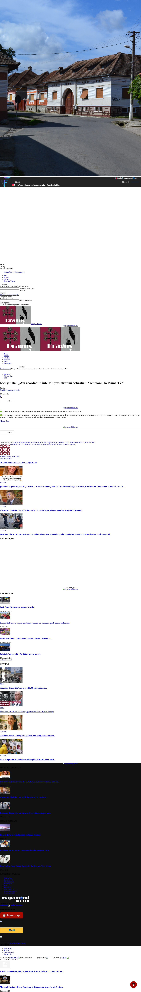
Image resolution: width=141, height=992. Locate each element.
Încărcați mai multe (6, 660)
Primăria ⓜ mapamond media (10, 390)
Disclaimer (7, 948)
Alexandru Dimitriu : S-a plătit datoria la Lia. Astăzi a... (24, 797)
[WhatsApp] (42, 401)
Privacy (6, 950)
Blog (5, 275)
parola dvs (22, 290)
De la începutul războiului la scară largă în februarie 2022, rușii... (27, 759)
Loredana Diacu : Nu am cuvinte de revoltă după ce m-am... (25, 813)
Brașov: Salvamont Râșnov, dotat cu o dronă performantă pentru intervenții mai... (35, 623)
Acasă (2, 369)
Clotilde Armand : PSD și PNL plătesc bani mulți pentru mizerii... (27, 735)
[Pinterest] (34, 401)
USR (5, 378)
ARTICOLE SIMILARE (9, 462)
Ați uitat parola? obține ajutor (9, 295)
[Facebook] (19, 401)
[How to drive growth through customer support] (5, 831)
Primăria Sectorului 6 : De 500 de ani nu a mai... (20, 654)
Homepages (8, 363)
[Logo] (20, 350)
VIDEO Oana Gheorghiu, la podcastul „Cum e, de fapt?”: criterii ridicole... (32, 971)
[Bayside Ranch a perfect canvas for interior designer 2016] (5, 846)
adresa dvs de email (25, 300)
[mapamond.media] (11, 933)
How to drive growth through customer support (20, 835)
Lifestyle (7, 359)
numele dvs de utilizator (27, 288)
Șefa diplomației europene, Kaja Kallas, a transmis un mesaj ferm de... (29, 782)
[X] (27, 401)
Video (6, 361)
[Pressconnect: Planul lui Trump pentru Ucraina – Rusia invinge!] (11, 706)
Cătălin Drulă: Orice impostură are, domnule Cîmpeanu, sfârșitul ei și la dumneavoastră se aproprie (43, 444)
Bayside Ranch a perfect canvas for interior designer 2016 (24, 850)
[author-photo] (5, 454)
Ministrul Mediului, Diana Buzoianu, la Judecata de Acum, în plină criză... (31, 987)
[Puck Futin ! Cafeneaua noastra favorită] (5, 603)
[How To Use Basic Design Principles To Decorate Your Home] (5, 862)
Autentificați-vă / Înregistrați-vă (14, 272)
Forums (6, 277)
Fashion (6, 356)
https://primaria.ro (5, 458)
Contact (6, 279)
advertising (11, 905)
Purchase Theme (9, 281)
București (7, 369)
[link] (4, 421)
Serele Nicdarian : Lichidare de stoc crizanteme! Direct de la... (26, 638)
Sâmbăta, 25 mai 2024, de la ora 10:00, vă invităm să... (23, 688)
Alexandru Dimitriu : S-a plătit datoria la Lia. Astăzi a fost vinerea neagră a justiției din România (41, 510)
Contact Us (7, 954)
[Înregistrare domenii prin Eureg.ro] (49, 957)
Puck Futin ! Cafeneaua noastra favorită (17, 607)
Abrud (2, 684)
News (6, 354)
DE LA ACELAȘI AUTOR (27, 462)
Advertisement (9, 952)
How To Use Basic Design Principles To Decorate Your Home (25, 866)
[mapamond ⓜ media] (70, 326)
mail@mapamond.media (17, 943)
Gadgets (6, 357)
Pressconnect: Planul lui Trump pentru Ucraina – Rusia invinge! (27, 712)
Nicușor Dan (8, 376)
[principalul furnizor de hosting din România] (34, 957)
